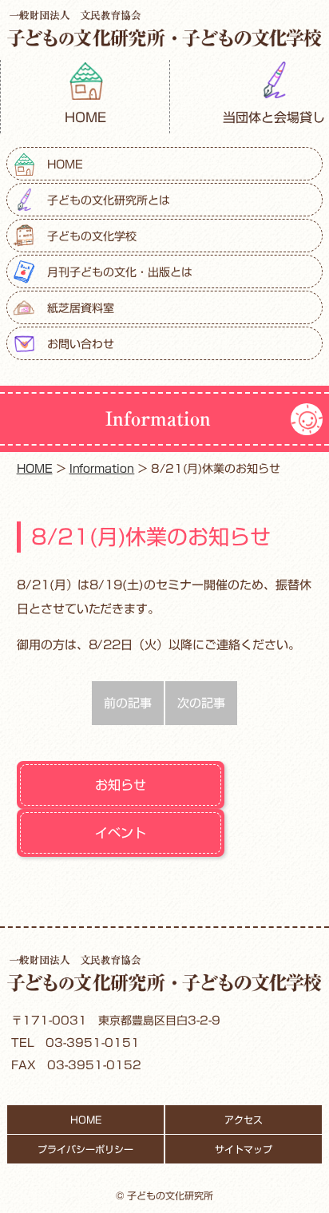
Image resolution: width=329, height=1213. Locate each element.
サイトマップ (243, 1149)
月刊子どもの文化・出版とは (119, 272)
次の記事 (201, 703)
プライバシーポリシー (85, 1149)
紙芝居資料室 (80, 308)
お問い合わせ (80, 344)
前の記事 (128, 703)
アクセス (243, 1119)
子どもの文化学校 (92, 236)
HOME (85, 117)
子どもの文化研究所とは (108, 200)
